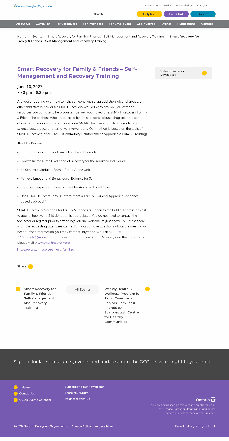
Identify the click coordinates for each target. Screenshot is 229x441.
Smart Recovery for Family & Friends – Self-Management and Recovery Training (106, 36)
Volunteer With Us (77, 398)
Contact (207, 23)
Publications (186, 23)
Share (22, 266)
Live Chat (176, 14)
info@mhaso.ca (40, 237)
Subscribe (151, 5)
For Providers (93, 23)
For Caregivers (66, 23)
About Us (23, 23)
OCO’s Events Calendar (35, 400)
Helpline (149, 14)
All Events (83, 289)
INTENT (210, 426)
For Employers (120, 23)
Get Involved (146, 23)
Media (167, 5)
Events (166, 23)
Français (202, 5)
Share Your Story (76, 392)
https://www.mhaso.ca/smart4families (45, 249)
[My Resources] (213, 5)
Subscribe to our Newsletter (173, 73)
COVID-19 (43, 23)
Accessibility (184, 5)
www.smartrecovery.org (52, 242)
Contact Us (27, 393)
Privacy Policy (81, 426)
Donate (203, 14)
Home (21, 36)
